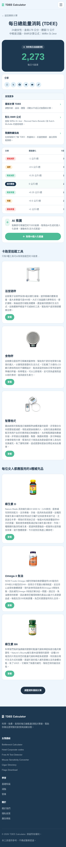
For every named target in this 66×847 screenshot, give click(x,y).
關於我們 (6, 808)
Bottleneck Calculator (12, 744)
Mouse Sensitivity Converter (15, 760)
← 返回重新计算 (9, 15)
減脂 (4, 789)
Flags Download (9, 770)
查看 (10, 317)
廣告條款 (6, 818)
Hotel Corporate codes (13, 749)
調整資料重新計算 (33, 690)
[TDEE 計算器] (14, 4)
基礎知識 (6, 784)
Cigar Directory (9, 765)
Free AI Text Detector (12, 754)
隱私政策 (6, 813)
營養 (4, 794)
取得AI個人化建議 (34, 236)
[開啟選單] (61, 5)
